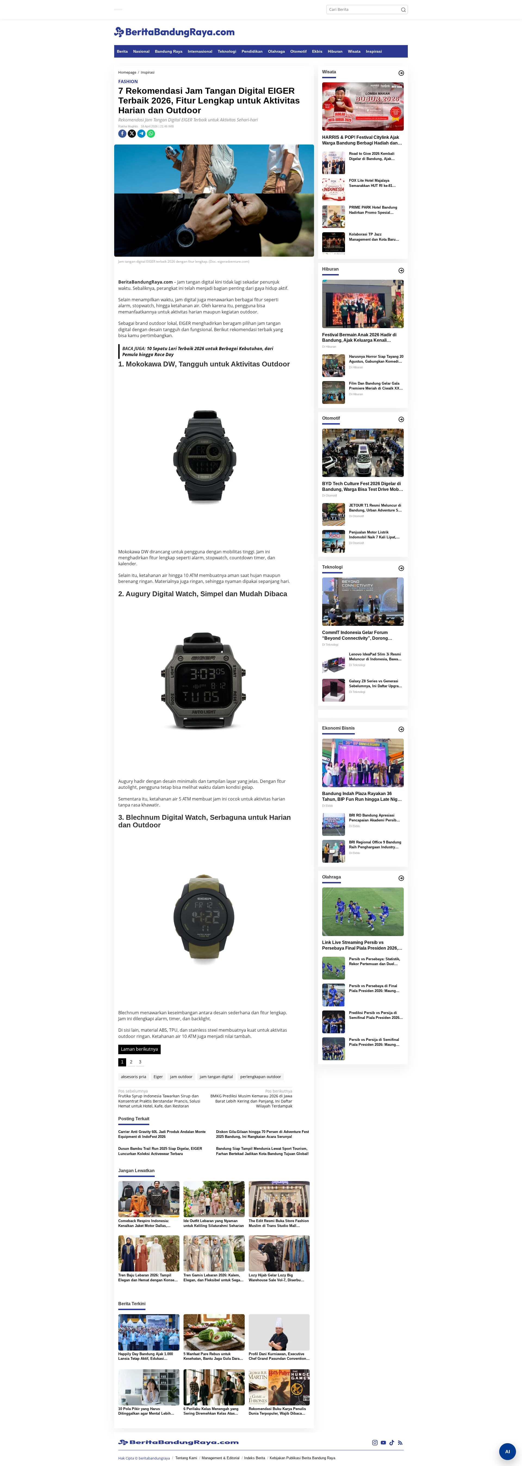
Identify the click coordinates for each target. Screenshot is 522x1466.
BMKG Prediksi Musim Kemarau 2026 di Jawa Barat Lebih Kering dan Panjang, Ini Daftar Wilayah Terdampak (251, 1099)
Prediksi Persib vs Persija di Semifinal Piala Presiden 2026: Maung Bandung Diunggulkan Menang (374, 1015)
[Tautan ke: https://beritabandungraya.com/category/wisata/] (401, 73)
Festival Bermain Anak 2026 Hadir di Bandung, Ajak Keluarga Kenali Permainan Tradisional (359, 338)
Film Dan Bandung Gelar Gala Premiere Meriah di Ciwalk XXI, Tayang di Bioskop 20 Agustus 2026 (375, 386)
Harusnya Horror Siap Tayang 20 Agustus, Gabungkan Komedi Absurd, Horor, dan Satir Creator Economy (376, 359)
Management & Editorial (221, 1458)
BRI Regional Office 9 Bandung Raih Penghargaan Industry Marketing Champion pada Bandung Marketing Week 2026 (375, 845)
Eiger (158, 1076)
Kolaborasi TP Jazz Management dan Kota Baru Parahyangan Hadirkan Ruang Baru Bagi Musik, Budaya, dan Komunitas (374, 237)
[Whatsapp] (151, 134)
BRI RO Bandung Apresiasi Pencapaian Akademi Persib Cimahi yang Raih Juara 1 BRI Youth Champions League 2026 (375, 818)
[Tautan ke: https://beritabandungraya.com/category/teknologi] (401, 568)
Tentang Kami (186, 1458)
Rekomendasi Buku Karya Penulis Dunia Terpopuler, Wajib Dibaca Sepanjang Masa (277, 1411)
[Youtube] (383, 1442)
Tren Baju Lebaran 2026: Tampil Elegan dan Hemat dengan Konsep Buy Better (147, 1278)
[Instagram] (374, 1442)
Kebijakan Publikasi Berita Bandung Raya (302, 1458)
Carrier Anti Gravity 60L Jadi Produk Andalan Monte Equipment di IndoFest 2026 (162, 1134)
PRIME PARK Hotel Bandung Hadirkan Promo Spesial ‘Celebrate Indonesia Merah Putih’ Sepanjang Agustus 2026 (375, 210)
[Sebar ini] (122, 134)
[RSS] (400, 1442)
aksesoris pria (133, 1076)
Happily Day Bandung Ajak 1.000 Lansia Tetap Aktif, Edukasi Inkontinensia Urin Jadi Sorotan (145, 1356)
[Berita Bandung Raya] (174, 31)
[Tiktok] (391, 1442)
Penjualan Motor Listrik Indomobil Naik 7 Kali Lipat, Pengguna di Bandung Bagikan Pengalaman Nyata (375, 535)
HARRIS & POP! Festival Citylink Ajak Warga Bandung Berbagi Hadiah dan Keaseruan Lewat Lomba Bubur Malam (362, 140)
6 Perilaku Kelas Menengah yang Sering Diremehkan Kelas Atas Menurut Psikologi (211, 1411)
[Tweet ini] (132, 134)
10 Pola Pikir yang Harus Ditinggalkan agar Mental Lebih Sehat (144, 1411)
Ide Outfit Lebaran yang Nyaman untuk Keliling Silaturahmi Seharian (214, 1223)
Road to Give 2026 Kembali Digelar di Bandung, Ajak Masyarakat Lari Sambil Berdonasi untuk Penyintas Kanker (371, 156)
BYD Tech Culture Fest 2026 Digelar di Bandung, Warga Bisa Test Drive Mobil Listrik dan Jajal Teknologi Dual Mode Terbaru (361, 486)
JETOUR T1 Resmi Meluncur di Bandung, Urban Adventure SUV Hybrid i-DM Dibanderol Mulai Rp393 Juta (376, 508)
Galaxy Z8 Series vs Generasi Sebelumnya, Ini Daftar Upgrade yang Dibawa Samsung (376, 684)
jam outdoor (181, 1076)
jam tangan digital (216, 1076)
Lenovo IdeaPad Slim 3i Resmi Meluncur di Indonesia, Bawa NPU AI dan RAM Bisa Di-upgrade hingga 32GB (375, 657)
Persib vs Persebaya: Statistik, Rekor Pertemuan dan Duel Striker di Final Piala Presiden (374, 961)
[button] (403, 9)
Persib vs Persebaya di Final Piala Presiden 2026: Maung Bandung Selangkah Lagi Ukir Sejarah (374, 988)
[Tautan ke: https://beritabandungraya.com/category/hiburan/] (401, 270)
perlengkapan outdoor (260, 1076)
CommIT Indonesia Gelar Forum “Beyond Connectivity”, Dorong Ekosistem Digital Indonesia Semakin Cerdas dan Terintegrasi (360, 635)
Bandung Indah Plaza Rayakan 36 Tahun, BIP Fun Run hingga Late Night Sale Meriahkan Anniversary (362, 797)
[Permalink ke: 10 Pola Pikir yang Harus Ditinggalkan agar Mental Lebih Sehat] (148, 1386)
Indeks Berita (254, 1458)
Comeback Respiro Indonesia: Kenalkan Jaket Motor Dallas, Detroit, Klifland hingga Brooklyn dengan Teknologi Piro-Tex (146, 1223)
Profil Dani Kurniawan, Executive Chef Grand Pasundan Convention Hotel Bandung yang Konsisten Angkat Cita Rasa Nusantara (277, 1356)
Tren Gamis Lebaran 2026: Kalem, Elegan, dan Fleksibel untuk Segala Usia (213, 1278)
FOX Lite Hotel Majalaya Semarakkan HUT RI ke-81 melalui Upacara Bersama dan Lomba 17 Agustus (374, 183)
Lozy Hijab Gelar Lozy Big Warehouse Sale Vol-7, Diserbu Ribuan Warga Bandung (275, 1278)
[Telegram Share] (141, 134)
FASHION (128, 81)
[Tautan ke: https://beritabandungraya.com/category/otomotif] (401, 419)
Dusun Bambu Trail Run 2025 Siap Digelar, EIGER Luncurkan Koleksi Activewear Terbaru (160, 1151)
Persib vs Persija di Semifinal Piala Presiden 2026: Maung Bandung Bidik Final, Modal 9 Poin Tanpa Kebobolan (374, 1042)
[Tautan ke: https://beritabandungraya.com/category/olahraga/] (401, 878)
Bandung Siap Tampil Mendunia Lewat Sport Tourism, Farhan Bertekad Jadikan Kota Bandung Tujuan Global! (262, 1151)
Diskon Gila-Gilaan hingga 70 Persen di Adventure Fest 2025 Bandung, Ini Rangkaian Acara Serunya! (262, 1134)
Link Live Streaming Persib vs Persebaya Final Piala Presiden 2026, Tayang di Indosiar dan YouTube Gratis (362, 946)
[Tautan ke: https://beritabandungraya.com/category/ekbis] (401, 729)
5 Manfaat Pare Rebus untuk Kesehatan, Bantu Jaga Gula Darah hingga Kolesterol (213, 1356)
